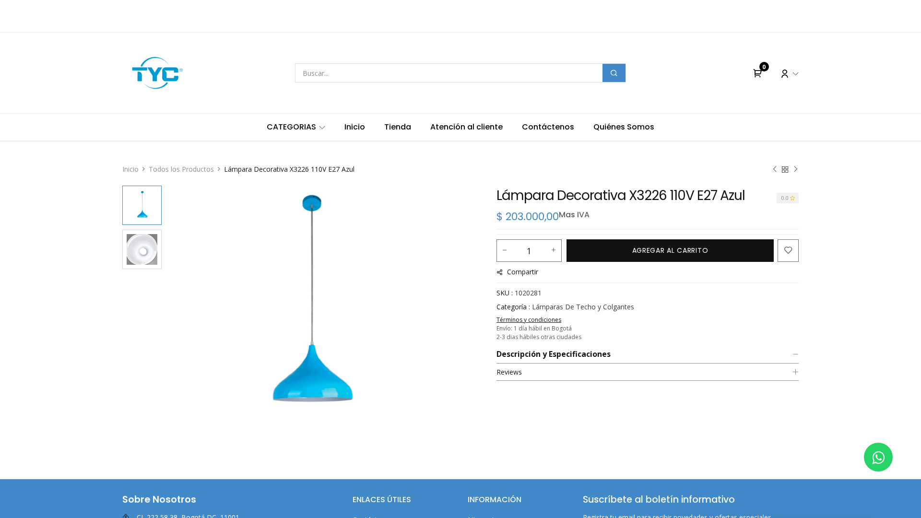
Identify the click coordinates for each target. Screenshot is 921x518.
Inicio (130, 169)
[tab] (647, 354)
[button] (187, 305)
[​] (878, 457)
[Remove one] (504, 250)
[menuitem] (296, 127)
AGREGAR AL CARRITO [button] (670, 250)
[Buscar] (614, 73)
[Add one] (553, 250)
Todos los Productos (181, 169)
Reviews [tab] (509, 372)
